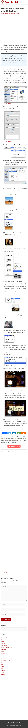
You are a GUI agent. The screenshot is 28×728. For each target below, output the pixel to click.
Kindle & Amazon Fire (6, 660)
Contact (19, 722)
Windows (3, 674)
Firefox (2, 651)
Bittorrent (3, 641)
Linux (2, 662)
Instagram (3, 655)
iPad (2, 657)
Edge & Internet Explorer (6, 647)
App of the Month (5, 637)
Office (2, 666)
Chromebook (4, 645)
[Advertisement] (14, 28)
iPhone (2, 658)
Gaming (3, 653)
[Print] (23, 433)
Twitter (2, 672)
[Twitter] (9, 433)
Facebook (3, 649)
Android (3, 639)
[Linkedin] (14, 433)
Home (2, 451)
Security (3, 670)
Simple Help (12, 2)
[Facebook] (4, 433)
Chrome (3, 643)
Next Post (22, 573)
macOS (2, 664)
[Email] (19, 433)
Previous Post (7, 573)
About (15, 722)
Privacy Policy (10, 722)
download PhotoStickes (16, 68)
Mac (6, 451)
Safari (2, 668)
